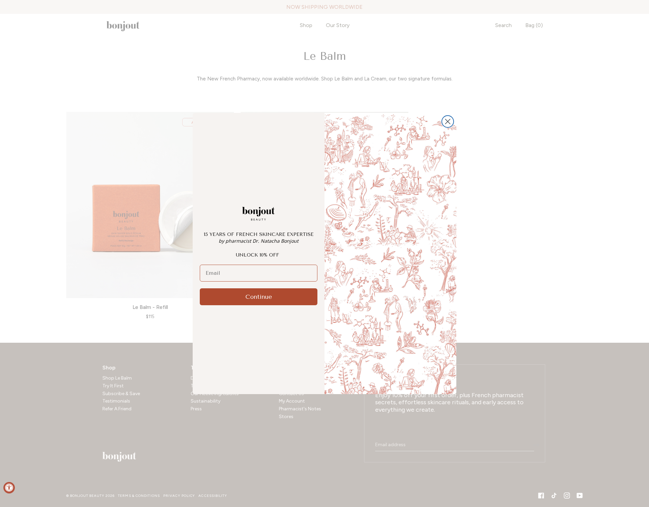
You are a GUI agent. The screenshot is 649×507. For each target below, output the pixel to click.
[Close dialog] (448, 121)
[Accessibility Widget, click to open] (9, 487)
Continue (258, 296)
